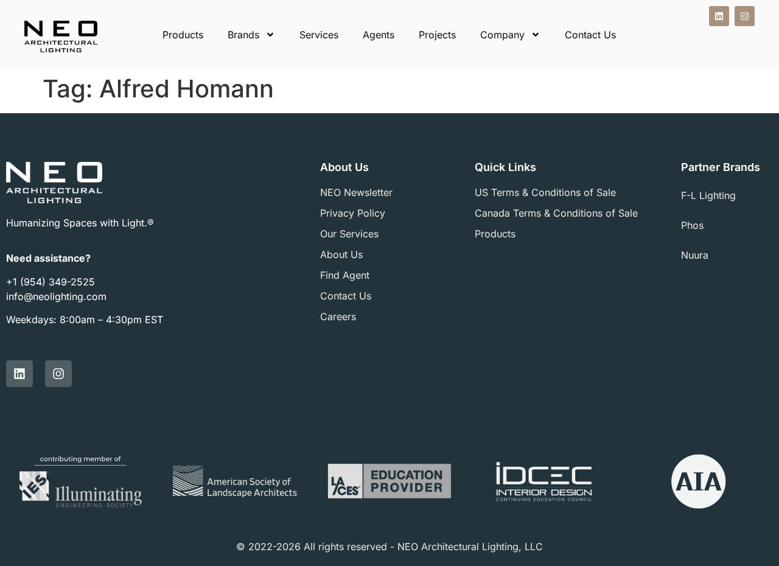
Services (318, 35)
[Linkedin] (719, 16)
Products (182, 35)
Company (502, 35)
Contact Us (590, 35)
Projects (437, 35)
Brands (243, 35)
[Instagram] (745, 16)
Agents (378, 35)
